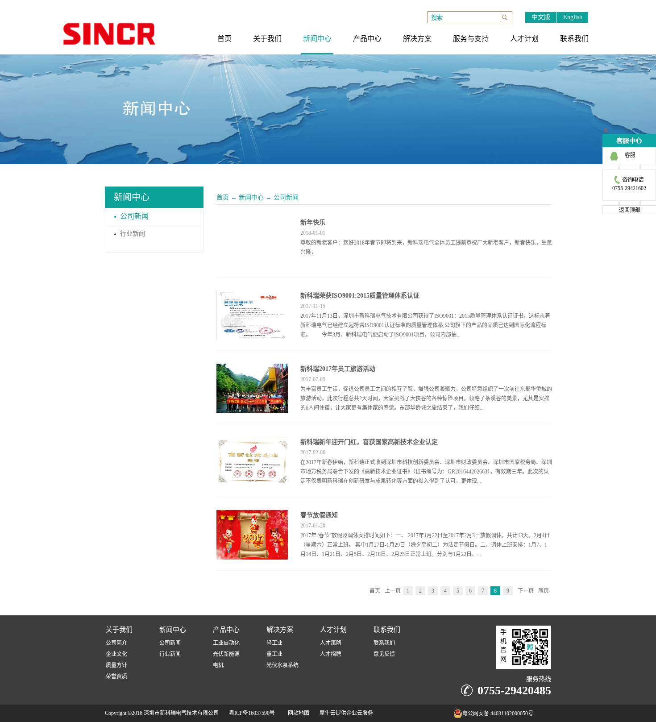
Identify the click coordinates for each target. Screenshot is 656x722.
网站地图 (297, 713)
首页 (222, 197)
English (572, 17)
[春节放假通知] (252, 515)
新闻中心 (251, 197)
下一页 (526, 591)
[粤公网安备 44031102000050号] (435, 715)
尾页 (543, 591)
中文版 (540, 17)
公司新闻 (286, 197)
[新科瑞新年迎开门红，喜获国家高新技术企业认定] (252, 442)
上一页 (393, 591)
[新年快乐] (252, 223)
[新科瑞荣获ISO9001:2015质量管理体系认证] (252, 296)
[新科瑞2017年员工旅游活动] (252, 369)
